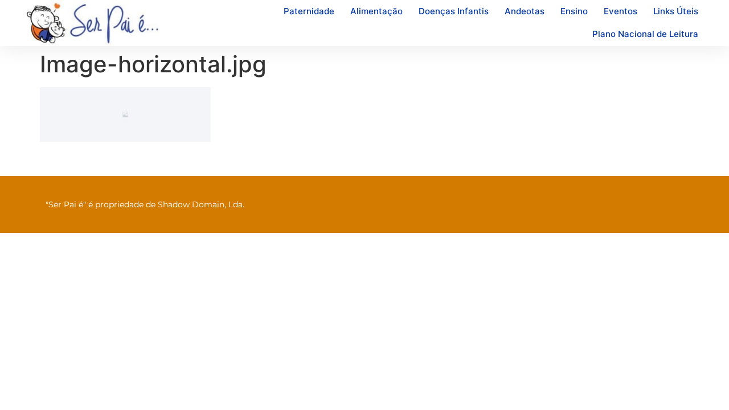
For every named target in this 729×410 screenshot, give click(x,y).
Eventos (620, 11)
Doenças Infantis (454, 11)
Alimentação (376, 11)
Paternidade (309, 11)
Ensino (574, 11)
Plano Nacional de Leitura (645, 33)
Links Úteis (675, 11)
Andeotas (524, 11)
